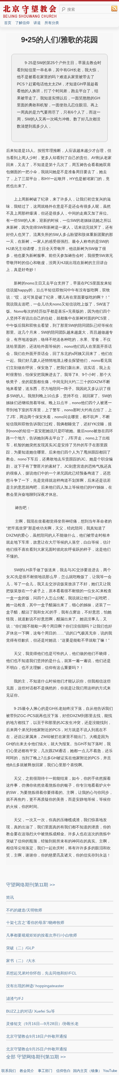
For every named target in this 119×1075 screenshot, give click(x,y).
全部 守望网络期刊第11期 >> (36, 1057)
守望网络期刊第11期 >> (30, 884)
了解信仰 (22, 23)
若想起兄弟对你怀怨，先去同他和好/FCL (41, 973)
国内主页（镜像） (87, 1071)
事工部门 (45, 1071)
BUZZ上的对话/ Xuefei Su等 (30, 1011)
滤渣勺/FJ (14, 998)
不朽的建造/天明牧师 (24, 910)
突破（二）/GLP (20, 948)
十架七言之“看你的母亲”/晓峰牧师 (35, 922)
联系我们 (8, 1071)
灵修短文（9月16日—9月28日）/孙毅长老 (42, 1023)
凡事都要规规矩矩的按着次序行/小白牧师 (41, 935)
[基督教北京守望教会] (30, 17)
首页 (7, 23)
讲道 (37, 23)
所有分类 (52, 23)
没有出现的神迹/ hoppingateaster (35, 986)
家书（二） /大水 (20, 960)
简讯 (10, 897)
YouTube (110, 1071)
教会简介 (27, 1071)
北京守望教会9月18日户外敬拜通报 (36, 1036)
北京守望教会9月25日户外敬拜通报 (36, 1049)
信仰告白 (63, 1071)
